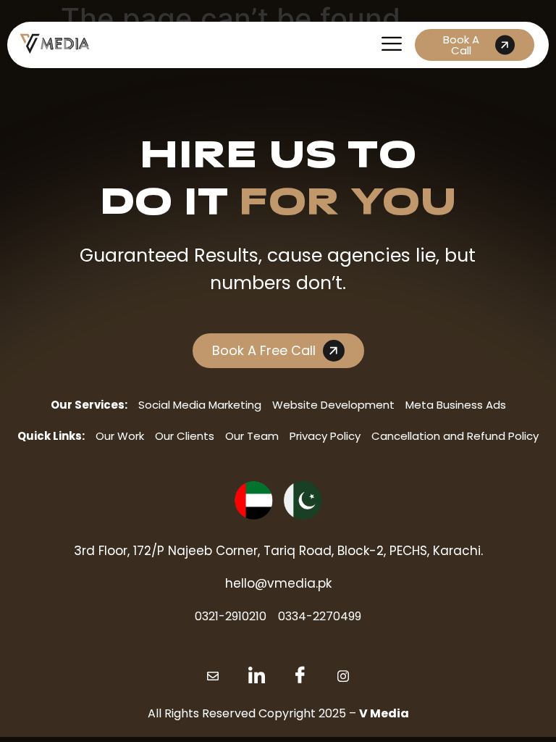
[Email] (213, 676)
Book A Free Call (264, 350)
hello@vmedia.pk (278, 583)
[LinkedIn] (256, 676)
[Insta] (343, 676)
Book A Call (461, 45)
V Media (384, 713)
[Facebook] (300, 676)
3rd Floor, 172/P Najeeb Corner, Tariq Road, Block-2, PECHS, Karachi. (278, 550)
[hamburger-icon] (391, 45)
